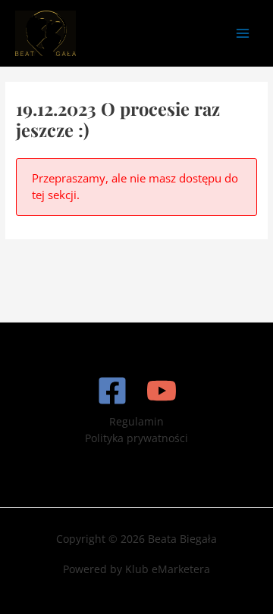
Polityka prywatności (136, 438)
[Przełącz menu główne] (243, 33)
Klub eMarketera (167, 569)
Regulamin (136, 421)
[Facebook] (112, 391)
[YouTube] (161, 391)
